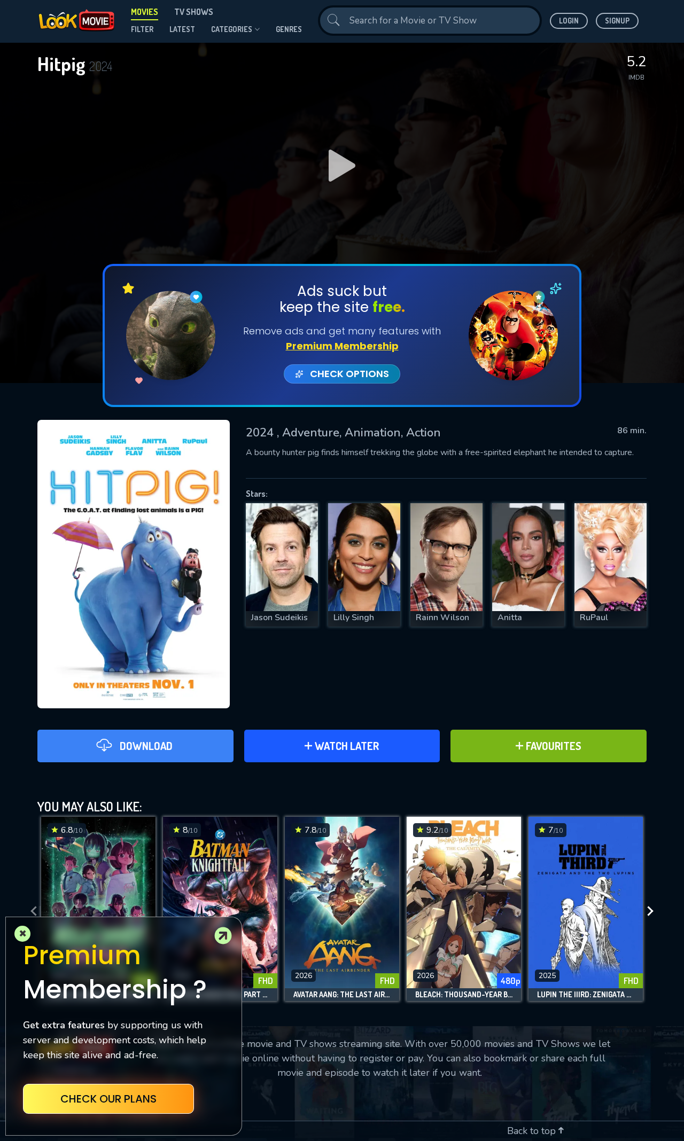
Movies (144, 11)
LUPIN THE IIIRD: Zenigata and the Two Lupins (585, 994)
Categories (231, 29)
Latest (182, 29)
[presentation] (30, 911)
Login (569, 20)
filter (142, 29)
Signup (617, 20)
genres (289, 29)
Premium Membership (342, 346)
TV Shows (193, 11)
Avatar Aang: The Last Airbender (342, 994)
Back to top (532, 1130)
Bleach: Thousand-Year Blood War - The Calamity (463, 994)
